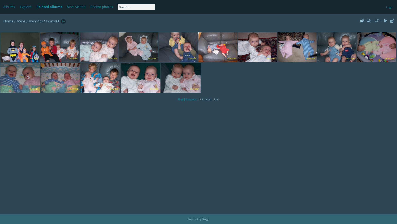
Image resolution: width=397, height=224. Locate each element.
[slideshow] (385, 20)
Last (216, 99)
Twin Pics (35, 21)
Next (209, 99)
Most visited (76, 7)
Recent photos (101, 7)
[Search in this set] (361, 20)
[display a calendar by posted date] (392, 20)
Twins (20, 21)
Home (8, 21)
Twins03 (52, 21)
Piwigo (205, 219)
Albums (9, 7)
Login (389, 7)
